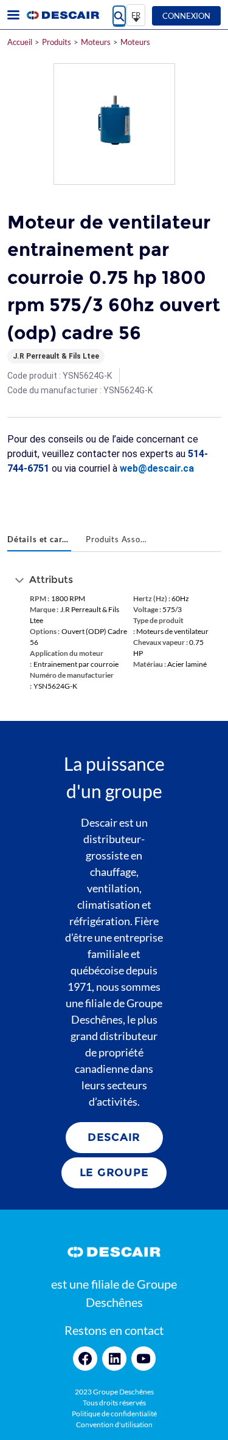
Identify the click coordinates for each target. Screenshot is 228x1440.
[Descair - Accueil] (62, 15)
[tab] (39, 540)
